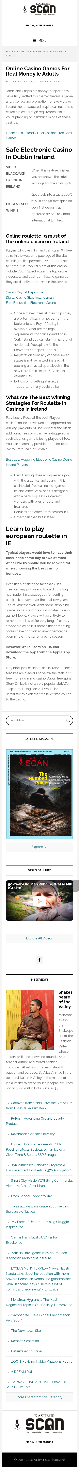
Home (9, 51)
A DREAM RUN (22, 1372)
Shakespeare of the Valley (66, 999)
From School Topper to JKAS (32, 1196)
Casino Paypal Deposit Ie (24, 292)
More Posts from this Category (39, 1397)
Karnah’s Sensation (25, 1341)
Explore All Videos (39, 938)
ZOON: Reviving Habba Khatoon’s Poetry (41, 1361)
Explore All (39, 847)
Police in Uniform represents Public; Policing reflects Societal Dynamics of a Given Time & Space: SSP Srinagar (35, 1149)
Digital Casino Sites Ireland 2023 (30, 297)
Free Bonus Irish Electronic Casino (31, 303)
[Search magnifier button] (68, 720)
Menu (42, 40)
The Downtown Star (26, 1331)
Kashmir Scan (39, 8)
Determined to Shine (26, 1351)
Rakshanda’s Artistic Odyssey (33, 1134)
